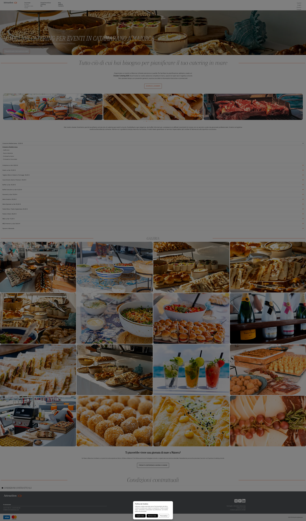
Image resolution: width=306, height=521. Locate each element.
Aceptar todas (140, 515)
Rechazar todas (152, 515)
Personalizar (164, 516)
